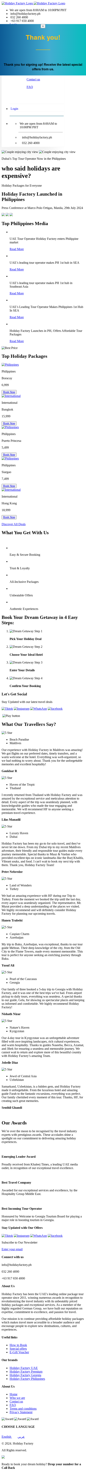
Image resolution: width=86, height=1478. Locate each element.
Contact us (33, 79)
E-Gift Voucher (19, 1352)
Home (13, 1394)
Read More (17, 249)
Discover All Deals (14, 524)
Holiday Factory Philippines (27, 1378)
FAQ (30, 87)
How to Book (18, 1345)
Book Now (9, 392)
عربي (21, 1436)
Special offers (18, 1348)
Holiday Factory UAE (24, 1368)
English (7, 1436)
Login (14, 108)
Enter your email (12, 1249)
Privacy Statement (21, 1412)
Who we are (17, 1398)
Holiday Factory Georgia (25, 1375)
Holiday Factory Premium (26, 1371)
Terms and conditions (23, 1408)
